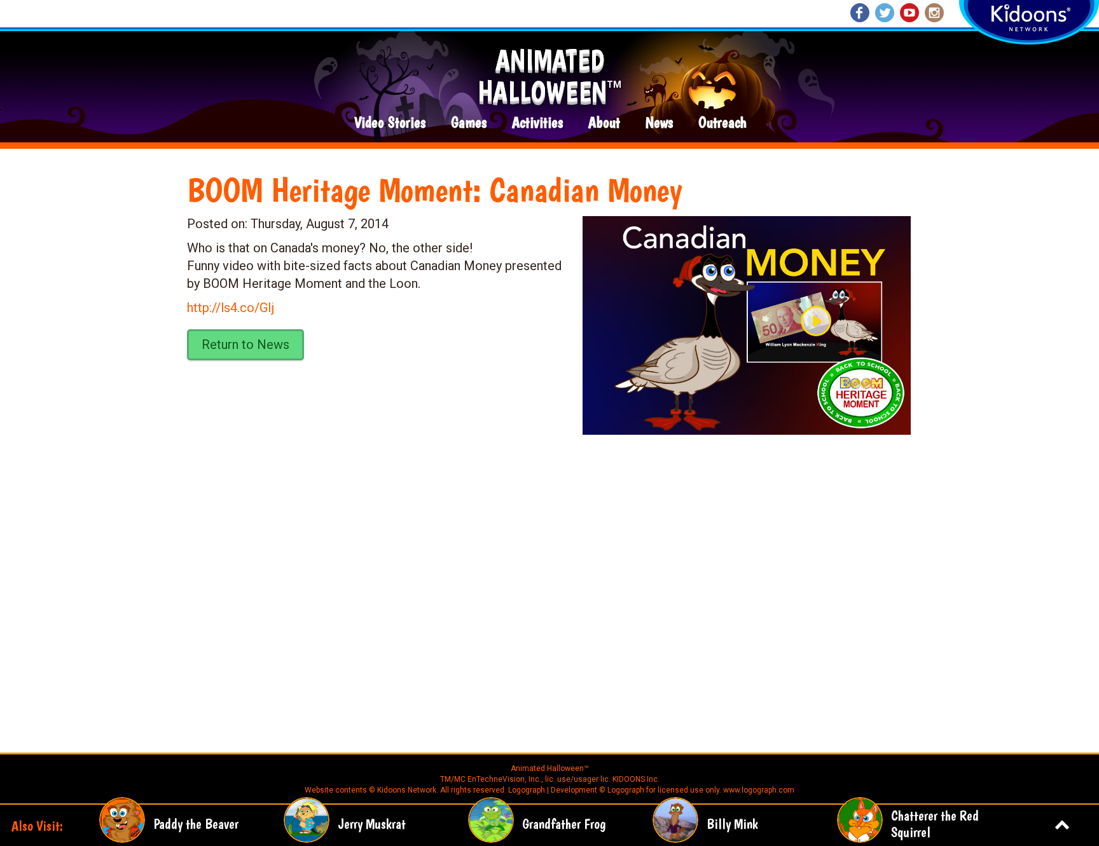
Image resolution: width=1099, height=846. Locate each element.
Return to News (245, 344)
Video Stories (389, 123)
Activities (537, 123)
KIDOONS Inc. (636, 779)
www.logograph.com (757, 790)
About (604, 123)
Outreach (722, 123)
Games (469, 123)
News (659, 123)
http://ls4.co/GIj (230, 307)
